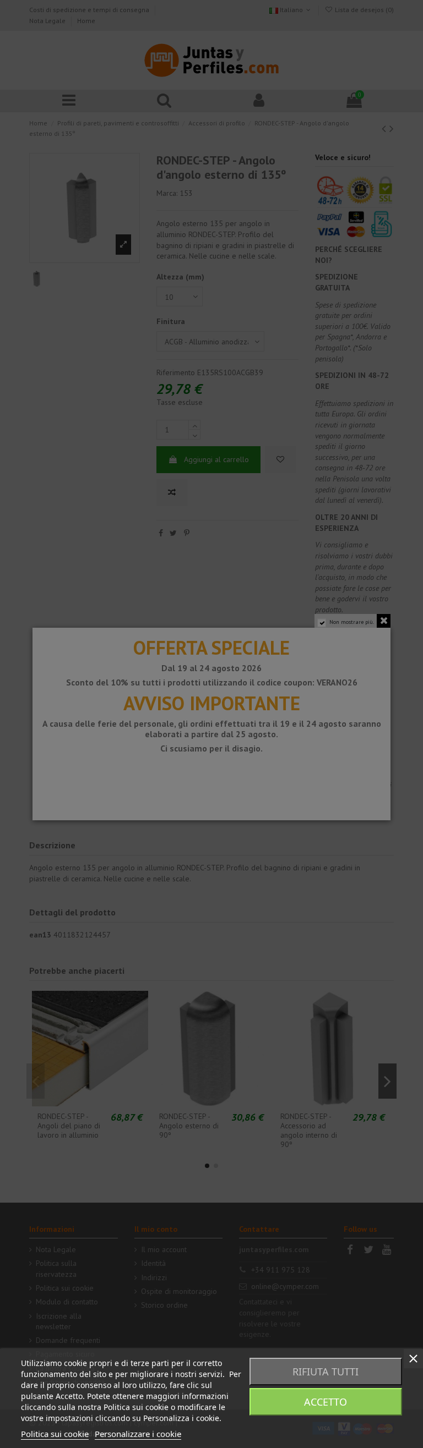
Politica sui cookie (55, 1433)
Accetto (325, 1401)
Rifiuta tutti (325, 1371)
